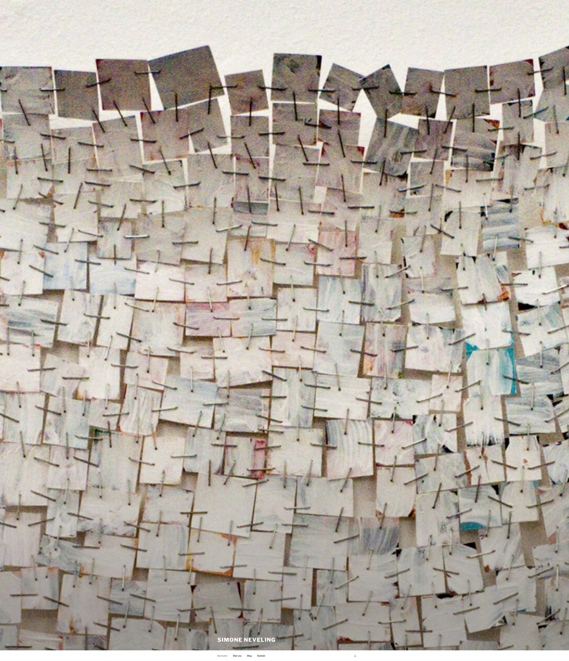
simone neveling (247, 640)
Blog (249, 655)
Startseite (222, 655)
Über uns (237, 655)
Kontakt (261, 655)
